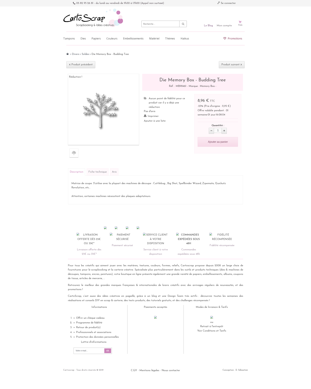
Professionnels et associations (93, 332)
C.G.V (134, 370)
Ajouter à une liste (155, 121)
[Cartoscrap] (94, 10)
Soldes (85, 54)
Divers (75, 54)
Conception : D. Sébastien (235, 370)
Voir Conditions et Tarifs (211, 331)
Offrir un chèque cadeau (90, 318)
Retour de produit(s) (88, 327)
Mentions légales (149, 370)
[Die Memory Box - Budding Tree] (74, 153)
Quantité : (218, 125)
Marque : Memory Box (202, 86)
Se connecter (228, 3)
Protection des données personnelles (97, 337)
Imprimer (153, 116)
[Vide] (240, 12)
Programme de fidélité (89, 322)
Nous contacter (171, 370)
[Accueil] (67, 54)
